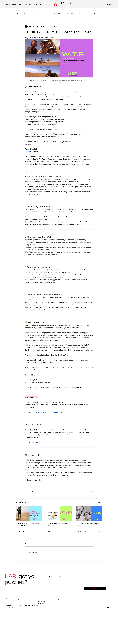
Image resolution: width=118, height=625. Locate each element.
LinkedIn (109, 4)
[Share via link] (39, 486)
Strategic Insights (29, 13)
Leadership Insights (44, 13)
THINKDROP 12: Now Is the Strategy (28, 524)
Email (51, 580)
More (95, 13)
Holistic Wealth (71, 13)
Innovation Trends (84, 13)
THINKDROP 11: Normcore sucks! (58, 524)
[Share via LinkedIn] (35, 486)
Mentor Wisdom (58, 13)
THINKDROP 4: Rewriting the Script (89, 524)
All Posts (18, 13)
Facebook (41, 603)
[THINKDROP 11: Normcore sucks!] (59, 513)
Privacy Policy (55, 599)
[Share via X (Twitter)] (30, 486)
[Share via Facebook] (26, 486)
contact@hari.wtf (22, 605)
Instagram (41, 601)
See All (100, 502)
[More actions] (92, 26)
